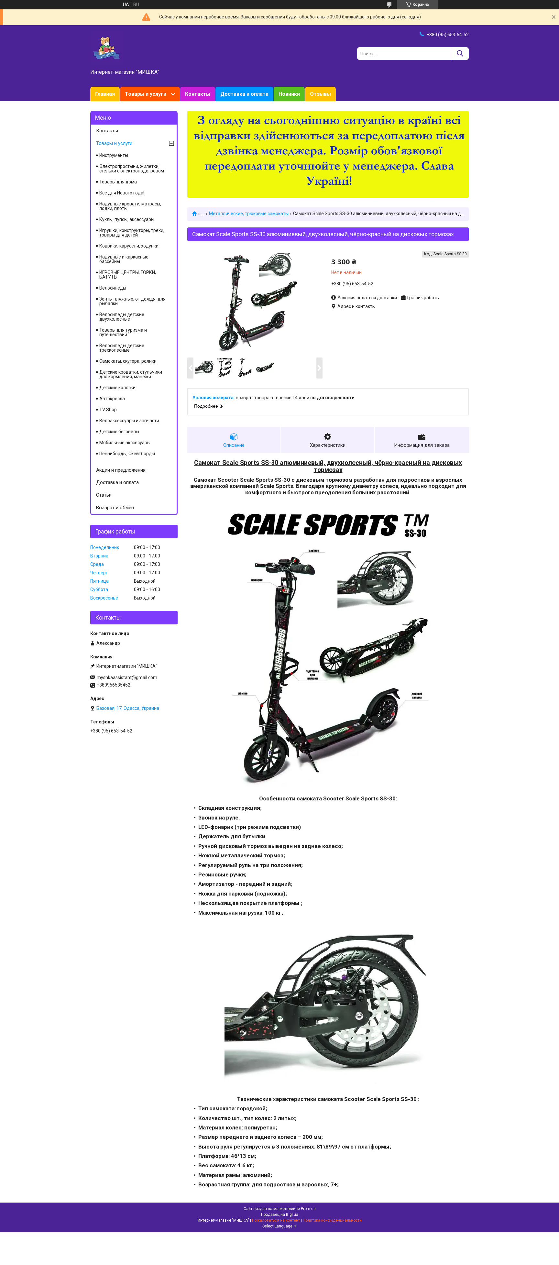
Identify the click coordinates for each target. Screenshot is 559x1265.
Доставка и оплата (244, 94)
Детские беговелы (119, 431)
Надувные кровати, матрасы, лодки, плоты (130, 206)
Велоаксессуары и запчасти (129, 420)
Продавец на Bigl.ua (279, 1214)
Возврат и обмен (115, 508)
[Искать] (460, 53)
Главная (105, 94)
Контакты (197, 94)
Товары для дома (118, 181)
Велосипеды (112, 288)
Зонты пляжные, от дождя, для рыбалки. (132, 301)
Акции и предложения (121, 470)
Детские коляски (117, 387)
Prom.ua (308, 1208)
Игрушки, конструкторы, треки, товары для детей (131, 232)
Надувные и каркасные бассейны (123, 259)
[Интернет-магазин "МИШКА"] (106, 47)
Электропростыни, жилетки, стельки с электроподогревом (131, 168)
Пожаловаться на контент (276, 1220)
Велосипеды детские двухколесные (121, 317)
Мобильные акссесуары (124, 442)
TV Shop (108, 409)
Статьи (104, 495)
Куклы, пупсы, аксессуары (126, 219)
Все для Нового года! (121, 192)
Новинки (289, 94)
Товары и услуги (145, 94)
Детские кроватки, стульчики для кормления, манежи (130, 374)
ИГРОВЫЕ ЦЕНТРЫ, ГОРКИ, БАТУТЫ (127, 275)
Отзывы (320, 94)
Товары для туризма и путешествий (123, 332)
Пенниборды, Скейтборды (127, 453)
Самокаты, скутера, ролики (128, 361)
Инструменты (113, 155)
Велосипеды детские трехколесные (121, 348)
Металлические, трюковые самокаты (249, 213)
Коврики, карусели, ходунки (129, 245)
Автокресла (112, 398)
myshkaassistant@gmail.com (127, 677)
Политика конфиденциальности (332, 1220)
